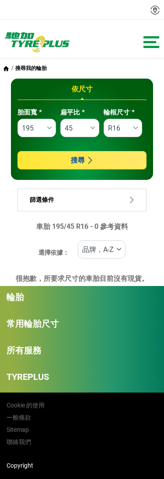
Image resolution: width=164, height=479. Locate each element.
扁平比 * (72, 112)
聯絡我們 (19, 441)
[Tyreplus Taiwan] (35, 42)
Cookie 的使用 (26, 405)
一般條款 (19, 417)
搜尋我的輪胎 (31, 68)
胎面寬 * (29, 112)
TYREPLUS (28, 376)
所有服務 (24, 350)
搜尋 (78, 160)
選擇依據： (53, 252)
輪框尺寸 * (119, 112)
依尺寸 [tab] (82, 89)
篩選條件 (42, 199)
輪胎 (15, 297)
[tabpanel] (82, 138)
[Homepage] (6, 68)
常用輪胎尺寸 (33, 323)
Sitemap (18, 429)
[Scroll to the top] (141, 460)
